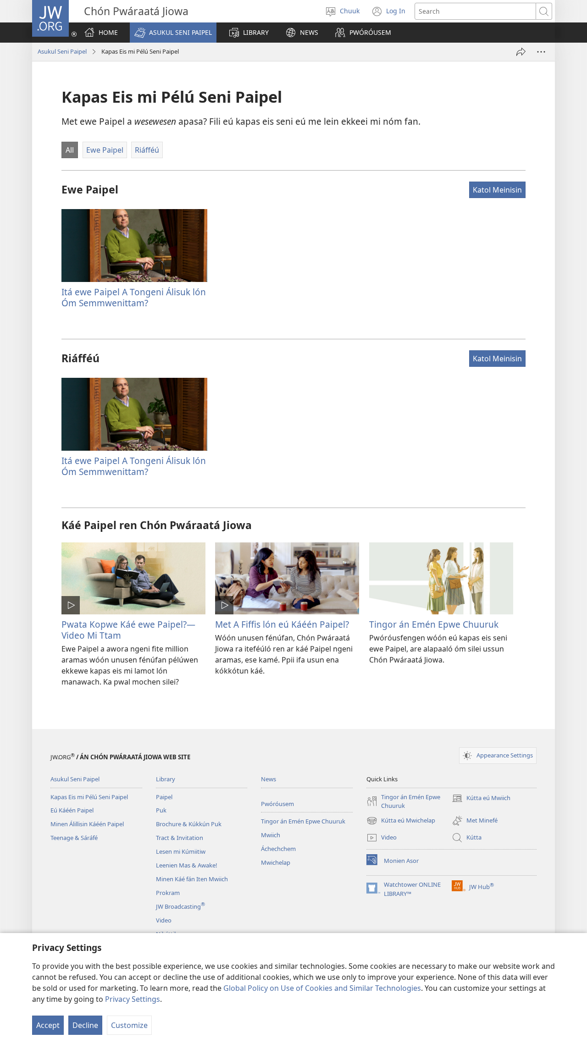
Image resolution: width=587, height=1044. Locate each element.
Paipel (164, 797)
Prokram (168, 893)
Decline (85, 1025)
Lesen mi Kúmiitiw (180, 851)
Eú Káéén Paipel (72, 810)
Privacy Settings (132, 999)
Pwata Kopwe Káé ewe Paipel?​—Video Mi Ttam (128, 629)
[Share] (521, 52)
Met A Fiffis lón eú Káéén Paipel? (282, 624)
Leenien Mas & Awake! (186, 865)
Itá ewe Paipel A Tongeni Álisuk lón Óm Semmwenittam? (133, 297)
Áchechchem (278, 849)
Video (164, 920)
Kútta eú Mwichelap (400, 821)
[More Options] (541, 52)
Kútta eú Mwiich (481, 799)
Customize (129, 1025)
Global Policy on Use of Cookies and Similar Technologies (322, 988)
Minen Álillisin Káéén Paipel (87, 824)
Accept (48, 1025)
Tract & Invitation (179, 838)
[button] (173, 32)
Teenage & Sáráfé (74, 838)
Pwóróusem (277, 804)
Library (165, 779)
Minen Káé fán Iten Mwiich (192, 879)
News (268, 779)
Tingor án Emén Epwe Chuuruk (433, 624)
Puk (161, 810)
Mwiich (270, 835)
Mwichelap (275, 862)
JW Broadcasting (180, 906)
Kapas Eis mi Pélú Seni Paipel (89, 797)
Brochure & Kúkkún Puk (189, 824)
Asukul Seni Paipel (62, 51)
